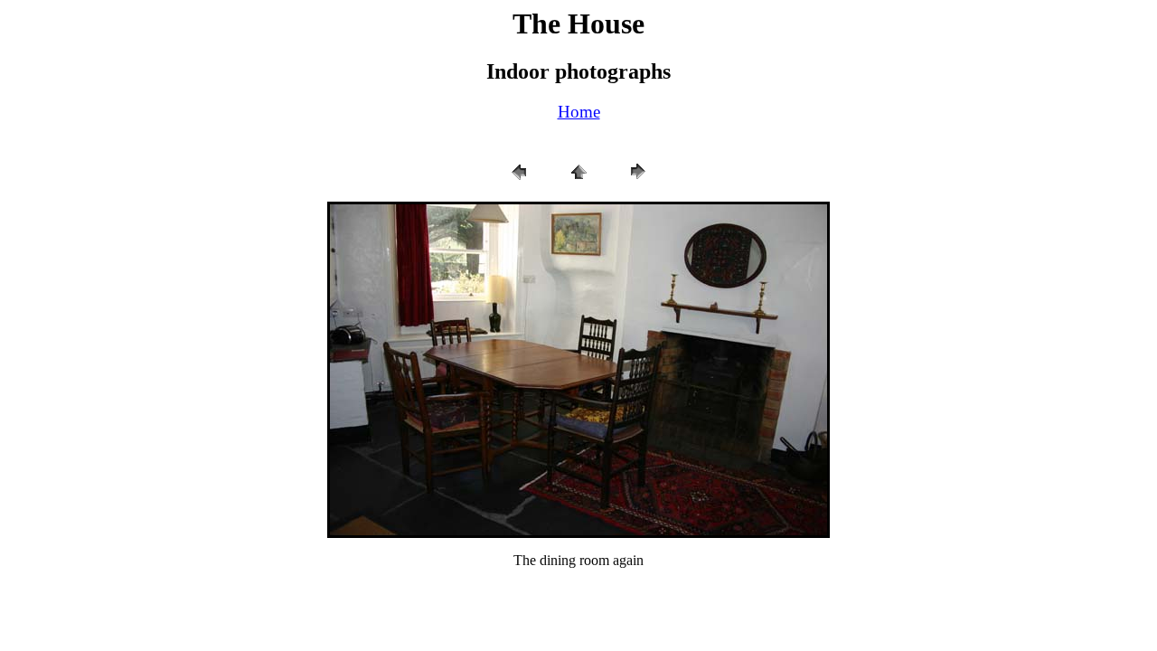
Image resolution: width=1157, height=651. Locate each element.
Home (579, 111)
